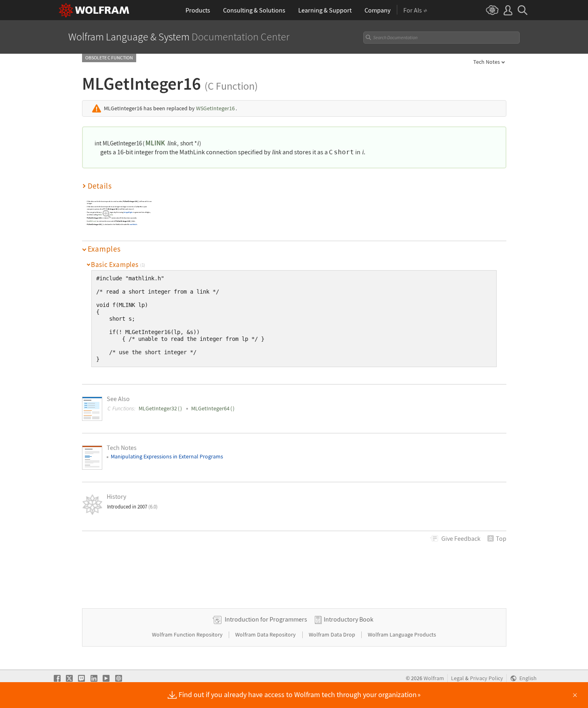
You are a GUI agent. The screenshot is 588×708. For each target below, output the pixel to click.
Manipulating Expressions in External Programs (167, 456)
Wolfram (434, 678)
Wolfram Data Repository (266, 634)
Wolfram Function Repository (188, 634)
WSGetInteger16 (215, 108)
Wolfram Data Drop (332, 634)
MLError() (93, 221)
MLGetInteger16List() (105, 214)
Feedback (461, 538)
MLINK (155, 143)
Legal (457, 678)
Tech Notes (486, 61)
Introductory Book (348, 619)
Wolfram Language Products (402, 634)
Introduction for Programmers (265, 619)
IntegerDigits (127, 212)
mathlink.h (133, 224)
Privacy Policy (486, 678)
